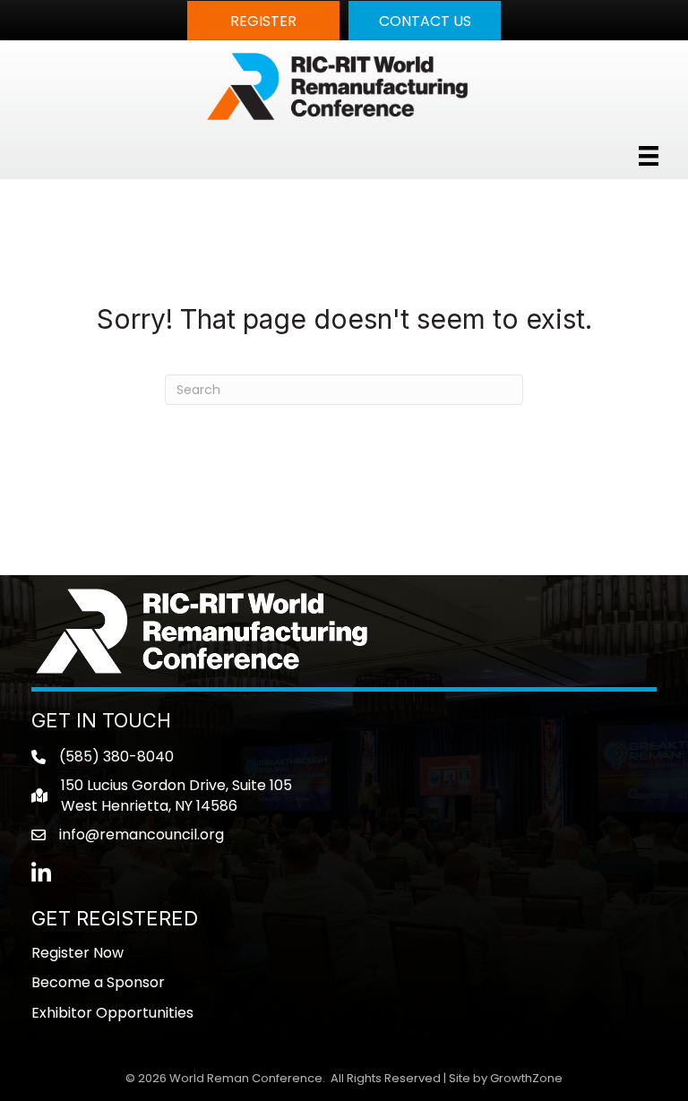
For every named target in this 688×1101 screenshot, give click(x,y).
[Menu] (649, 156)
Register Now (77, 952)
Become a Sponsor (98, 982)
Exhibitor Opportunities (112, 1012)
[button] (263, 20)
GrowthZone (526, 1078)
